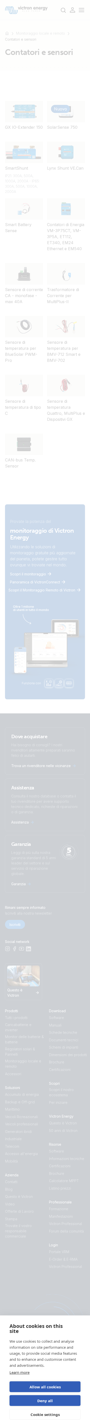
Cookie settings (45, 1414)
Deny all (45, 1400)
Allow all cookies (45, 1386)
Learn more (20, 1372)
